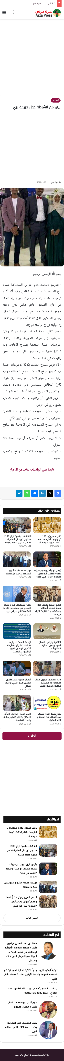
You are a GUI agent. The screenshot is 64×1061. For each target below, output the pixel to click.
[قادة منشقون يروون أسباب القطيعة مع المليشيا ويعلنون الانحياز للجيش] (47, 668)
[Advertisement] (32, 54)
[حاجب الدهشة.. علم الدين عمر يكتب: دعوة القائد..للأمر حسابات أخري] (48, 1030)
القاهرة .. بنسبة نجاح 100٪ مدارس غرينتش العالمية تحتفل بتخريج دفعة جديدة (17, 539)
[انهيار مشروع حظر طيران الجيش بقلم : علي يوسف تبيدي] (17, 668)
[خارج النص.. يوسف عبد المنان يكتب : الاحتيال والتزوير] (48, 1010)
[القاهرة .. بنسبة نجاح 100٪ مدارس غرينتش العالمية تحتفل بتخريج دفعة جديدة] (17, 525)
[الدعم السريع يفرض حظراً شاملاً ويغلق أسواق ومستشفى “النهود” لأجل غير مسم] (47, 594)
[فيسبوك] (57, 493)
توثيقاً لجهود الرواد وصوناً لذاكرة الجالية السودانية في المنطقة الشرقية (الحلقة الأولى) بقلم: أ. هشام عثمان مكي (30, 974)
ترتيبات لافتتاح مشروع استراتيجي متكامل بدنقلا (18, 572)
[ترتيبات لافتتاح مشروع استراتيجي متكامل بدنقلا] (17, 559)
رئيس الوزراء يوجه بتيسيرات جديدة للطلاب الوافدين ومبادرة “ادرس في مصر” (47, 573)
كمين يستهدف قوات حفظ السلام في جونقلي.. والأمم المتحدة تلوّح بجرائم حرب (17, 608)
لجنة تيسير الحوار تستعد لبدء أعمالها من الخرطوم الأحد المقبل (49, 717)
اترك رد (32, 736)
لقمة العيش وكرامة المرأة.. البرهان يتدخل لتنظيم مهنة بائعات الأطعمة (17, 717)
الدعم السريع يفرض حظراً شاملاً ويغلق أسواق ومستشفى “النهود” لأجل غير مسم (48, 609)
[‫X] (50, 493)
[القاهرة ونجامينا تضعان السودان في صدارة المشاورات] (47, 631)
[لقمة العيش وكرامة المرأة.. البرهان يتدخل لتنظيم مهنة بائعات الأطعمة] (17, 703)
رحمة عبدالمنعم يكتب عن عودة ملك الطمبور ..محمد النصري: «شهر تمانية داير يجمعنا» (31, 990)
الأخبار (56, 100)
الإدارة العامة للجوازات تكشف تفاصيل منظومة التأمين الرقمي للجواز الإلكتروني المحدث (19, 647)
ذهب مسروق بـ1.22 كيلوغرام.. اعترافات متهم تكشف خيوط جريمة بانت (49, 539)
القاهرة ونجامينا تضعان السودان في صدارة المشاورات (50, 645)
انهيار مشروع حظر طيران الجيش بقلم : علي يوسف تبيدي (18, 682)
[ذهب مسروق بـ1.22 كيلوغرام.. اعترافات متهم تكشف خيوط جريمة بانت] (47, 525)
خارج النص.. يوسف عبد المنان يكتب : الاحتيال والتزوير (22, 1004)
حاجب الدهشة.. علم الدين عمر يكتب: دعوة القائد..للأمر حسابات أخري (21, 1027)
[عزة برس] (48, 13)
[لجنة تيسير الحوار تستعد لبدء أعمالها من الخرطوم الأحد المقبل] (47, 703)
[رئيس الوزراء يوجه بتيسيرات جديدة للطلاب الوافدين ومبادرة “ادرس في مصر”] (47, 559)
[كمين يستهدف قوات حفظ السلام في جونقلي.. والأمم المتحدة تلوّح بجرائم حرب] (17, 594)
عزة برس (54, 182)
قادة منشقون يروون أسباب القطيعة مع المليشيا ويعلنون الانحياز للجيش (47, 682)
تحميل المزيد (32, 918)
